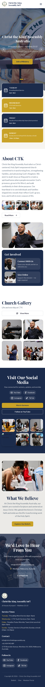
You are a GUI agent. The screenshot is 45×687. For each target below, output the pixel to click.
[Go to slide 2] (24, 79)
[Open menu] (41, 4)
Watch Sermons (22, 405)
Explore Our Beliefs (22, 524)
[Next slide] (41, 49)
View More (24, 313)
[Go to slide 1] (21, 79)
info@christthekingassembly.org (22, 565)
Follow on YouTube (22, 412)
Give (19, 680)
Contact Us (22, 575)
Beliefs (13, 680)
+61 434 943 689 (8, 643)
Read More (9, 215)
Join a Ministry (22, 61)
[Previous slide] (3, 49)
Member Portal (28, 680)
